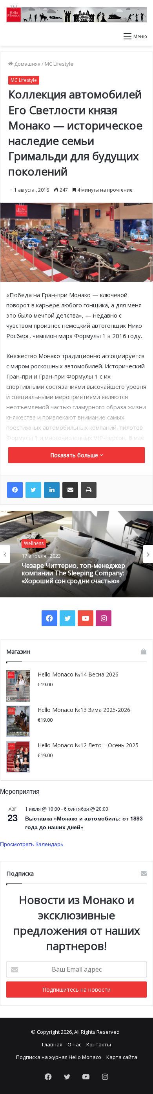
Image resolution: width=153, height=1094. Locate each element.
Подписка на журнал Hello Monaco (58, 1057)
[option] (76, 554)
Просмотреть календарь (31, 844)
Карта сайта (121, 1057)
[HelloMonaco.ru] (76, 14)
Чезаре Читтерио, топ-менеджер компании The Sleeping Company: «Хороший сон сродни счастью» (73, 573)
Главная (52, 1044)
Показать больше (75, 455)
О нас (74, 1044)
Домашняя (26, 63)
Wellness (34, 543)
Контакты (98, 1044)
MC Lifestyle (59, 63)
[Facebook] (15, 490)
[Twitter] (33, 490)
